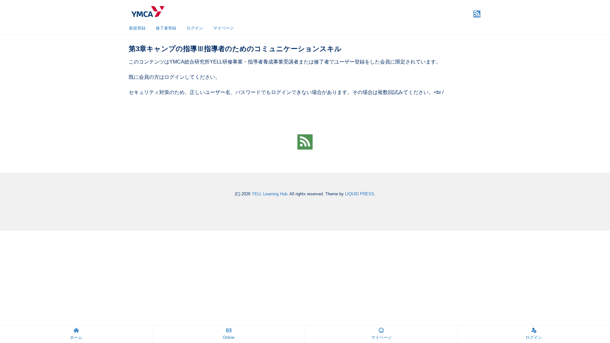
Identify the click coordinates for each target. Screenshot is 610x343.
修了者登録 (166, 28)
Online (228, 337)
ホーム (76, 337)
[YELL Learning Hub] (147, 10)
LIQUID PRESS (359, 194)
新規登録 (137, 28)
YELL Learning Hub (269, 194)
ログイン (194, 28)
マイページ (223, 28)
